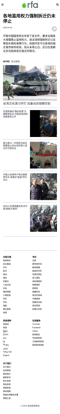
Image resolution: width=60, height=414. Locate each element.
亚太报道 (7, 264)
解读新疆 (36, 267)
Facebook (36, 327)
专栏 (5, 299)
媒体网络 (7, 292)
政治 (5, 274)
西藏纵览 (36, 292)
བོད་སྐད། (6, 345)
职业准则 (7, 381)
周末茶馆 (36, 305)
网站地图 (7, 391)
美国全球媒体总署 (10, 395)
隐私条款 (7, 384)
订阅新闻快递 (38, 341)
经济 (5, 271)
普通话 (6, 324)
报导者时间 (37, 264)
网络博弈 (36, 285)
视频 (5, 312)
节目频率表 (37, 338)
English (6, 355)
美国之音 (7, 398)
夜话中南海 (37, 295)
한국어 (5, 334)
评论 (5, 302)
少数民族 (7, 295)
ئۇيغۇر (5, 348)
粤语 (5, 327)
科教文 (6, 281)
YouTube (36, 324)
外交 (5, 267)
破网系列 (7, 377)
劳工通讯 (36, 278)
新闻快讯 (7, 260)
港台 (5, 278)
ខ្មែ (4, 341)
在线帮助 (7, 370)
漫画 (5, 305)
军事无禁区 (37, 274)
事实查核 (7, 309)
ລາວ (4, 338)
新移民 (35, 288)
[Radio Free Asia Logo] (30, 4)
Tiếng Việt (7, 352)
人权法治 (7, 285)
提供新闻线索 (38, 345)
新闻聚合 (36, 334)
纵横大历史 (37, 309)
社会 (5, 288)
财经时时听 (37, 271)
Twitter (35, 331)
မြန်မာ (5, 331)
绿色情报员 (37, 281)
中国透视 (36, 299)
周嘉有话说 (37, 302)
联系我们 (7, 374)
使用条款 (7, 388)
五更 (34, 260)
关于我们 (7, 367)
